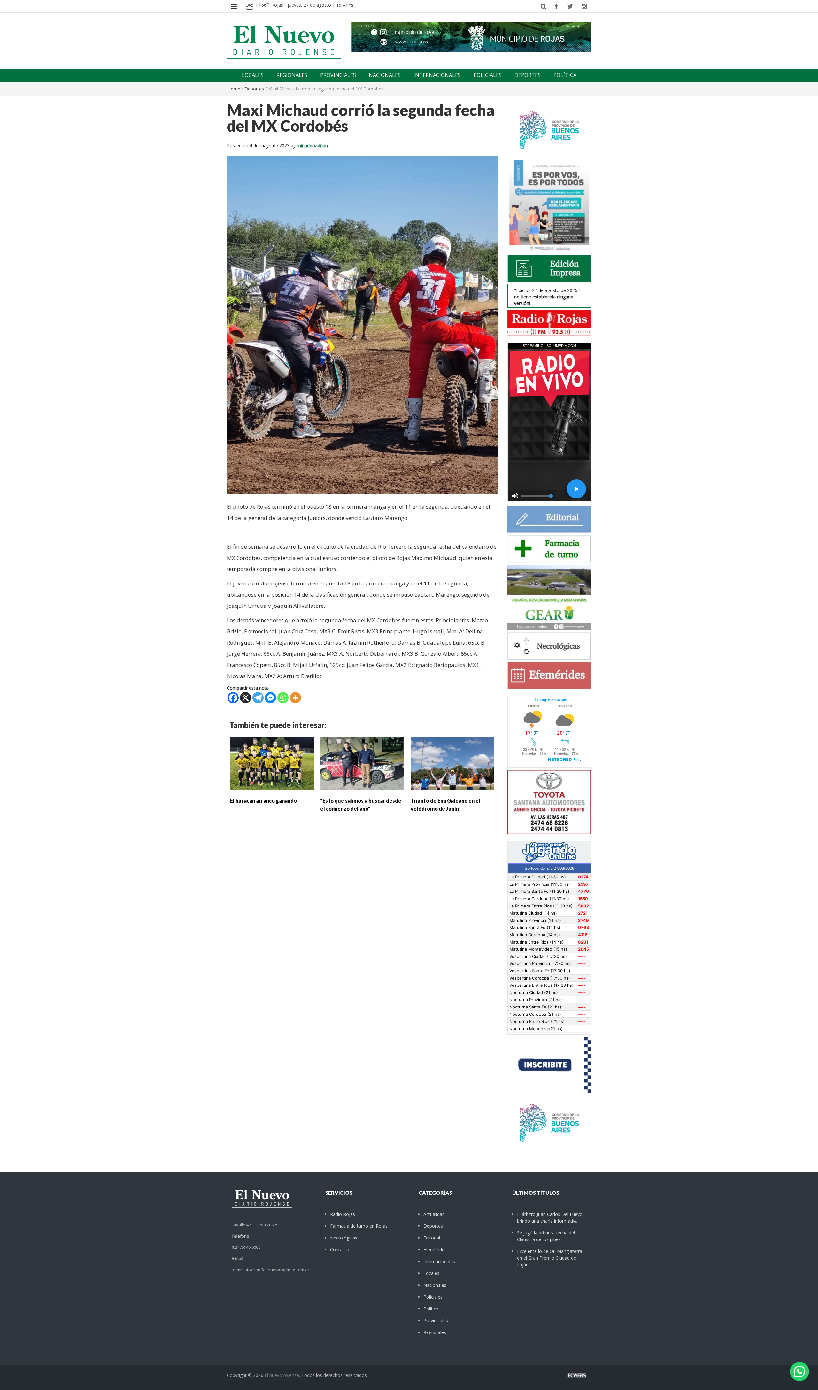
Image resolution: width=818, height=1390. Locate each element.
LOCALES (253, 75)
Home (234, 89)
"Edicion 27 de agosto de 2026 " (547, 296)
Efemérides (435, 1250)
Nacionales (434, 1285)
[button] (799, 1371)
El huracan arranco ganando (263, 801)
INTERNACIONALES (437, 75)
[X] (245, 697)
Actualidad (434, 1214)
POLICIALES (488, 75)
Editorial (431, 1238)
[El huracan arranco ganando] (272, 763)
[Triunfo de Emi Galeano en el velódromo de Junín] (452, 763)
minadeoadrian (312, 146)
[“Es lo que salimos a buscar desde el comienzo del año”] (362, 763)
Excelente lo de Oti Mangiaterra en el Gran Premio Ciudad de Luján (549, 1258)
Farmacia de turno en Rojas (359, 1226)
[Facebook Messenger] (270, 697)
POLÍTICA (564, 75)
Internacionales (439, 1261)
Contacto (339, 1250)
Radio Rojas (342, 1214)
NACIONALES (385, 75)
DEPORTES (527, 75)
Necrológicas (343, 1238)
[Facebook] (233, 697)
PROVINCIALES (338, 75)
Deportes (254, 89)
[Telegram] (258, 697)
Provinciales (435, 1320)
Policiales (433, 1297)
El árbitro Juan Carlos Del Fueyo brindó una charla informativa (550, 1217)
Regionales (434, 1332)
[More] (295, 697)
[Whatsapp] (283, 697)
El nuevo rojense (282, 1375)
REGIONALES (291, 75)
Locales (431, 1273)
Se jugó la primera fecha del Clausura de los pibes (546, 1236)
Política (430, 1309)
